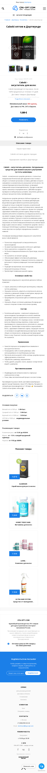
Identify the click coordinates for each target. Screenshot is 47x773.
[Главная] (24, 8)
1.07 (14, 476)
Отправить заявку (23, 711)
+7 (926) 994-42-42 (23, 723)
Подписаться (33, 673)
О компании (23, 697)
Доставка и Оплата (23, 694)
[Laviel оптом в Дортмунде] (23, 545)
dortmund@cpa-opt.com (25, 726)
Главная (7, 20)
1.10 (14, 553)
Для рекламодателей (23, 691)
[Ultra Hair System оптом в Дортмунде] (23, 584)
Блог (23, 708)
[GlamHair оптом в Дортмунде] (23, 468)
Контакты (24, 699)
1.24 (14, 515)
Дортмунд (27, 2)
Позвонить (23, 120)
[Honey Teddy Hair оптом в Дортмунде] (23, 507)
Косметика (23, 20)
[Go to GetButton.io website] (41, 770)
